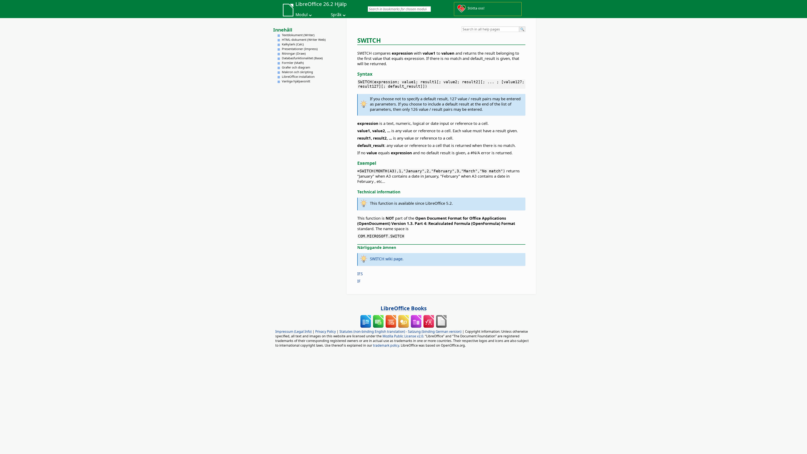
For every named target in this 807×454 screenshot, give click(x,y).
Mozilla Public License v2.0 (402, 336)
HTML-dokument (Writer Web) (304, 39)
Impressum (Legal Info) (293, 331)
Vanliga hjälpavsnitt (296, 81)
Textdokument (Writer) (298, 35)
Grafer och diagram (296, 67)
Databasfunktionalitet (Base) (302, 58)
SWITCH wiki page (386, 258)
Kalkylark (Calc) (293, 44)
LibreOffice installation (298, 76)
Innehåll (282, 29)
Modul (301, 14)
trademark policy (386, 345)
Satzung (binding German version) (435, 331)
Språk (336, 14)
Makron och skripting (297, 72)
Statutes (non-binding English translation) (372, 331)
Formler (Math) (293, 63)
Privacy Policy (325, 331)
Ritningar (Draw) (294, 53)
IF (359, 281)
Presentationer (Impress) (300, 49)
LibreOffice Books (404, 308)
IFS (360, 273)
